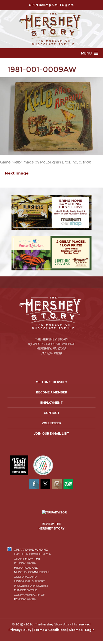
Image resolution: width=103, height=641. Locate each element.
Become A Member (51, 392)
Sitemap (76, 630)
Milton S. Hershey (51, 382)
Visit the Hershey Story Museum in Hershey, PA (51, 29)
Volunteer (51, 423)
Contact (52, 413)
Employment (51, 402)
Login (89, 630)
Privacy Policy (19, 630)
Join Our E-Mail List (51, 433)
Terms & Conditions (50, 630)
